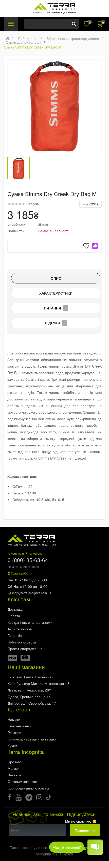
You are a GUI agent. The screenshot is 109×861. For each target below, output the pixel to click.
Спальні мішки (19, 725)
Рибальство (28, 38)
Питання (55, 307)
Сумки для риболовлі (23, 42)
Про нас (14, 761)
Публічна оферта (22, 641)
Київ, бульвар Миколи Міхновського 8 (38, 683)
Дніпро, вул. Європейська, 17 (32, 703)
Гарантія (15, 635)
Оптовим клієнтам (23, 781)
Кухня (12, 745)
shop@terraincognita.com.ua (31, 593)
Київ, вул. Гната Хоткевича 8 (31, 676)
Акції (20, 628)
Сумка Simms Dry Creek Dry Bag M (32, 47)
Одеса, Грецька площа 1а (29, 696)
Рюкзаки (14, 732)
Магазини (16, 768)
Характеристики (55, 293)
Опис (56, 278)
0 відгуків (32, 204)
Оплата (14, 615)
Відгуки (55, 322)
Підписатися (85, 830)
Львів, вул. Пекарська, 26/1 (30, 689)
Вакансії (14, 774)
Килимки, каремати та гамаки (32, 739)
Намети (14, 719)
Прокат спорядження (25, 648)
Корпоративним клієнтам (28, 788)
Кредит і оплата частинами (30, 622)
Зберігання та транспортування (73, 38)
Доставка (15, 609)
